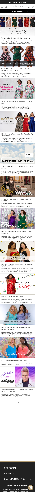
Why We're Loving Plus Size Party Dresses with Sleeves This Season (15, 328)
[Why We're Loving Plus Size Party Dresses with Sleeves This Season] (17, 314)
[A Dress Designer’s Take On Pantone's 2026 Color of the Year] (17, 153)
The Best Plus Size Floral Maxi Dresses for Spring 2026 (16, 102)
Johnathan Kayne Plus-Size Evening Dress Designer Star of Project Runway (17, 390)
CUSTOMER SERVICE (14, 479)
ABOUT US (9, 473)
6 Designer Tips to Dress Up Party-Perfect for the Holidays (16, 199)
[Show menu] (2, 7)
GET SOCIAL (10, 468)
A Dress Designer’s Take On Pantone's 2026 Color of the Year (17, 167)
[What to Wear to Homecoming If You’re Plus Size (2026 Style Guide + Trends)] (17, 56)
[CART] (32, 7)
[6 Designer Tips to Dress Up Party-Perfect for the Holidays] (17, 186)
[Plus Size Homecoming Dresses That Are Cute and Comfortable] (17, 218)
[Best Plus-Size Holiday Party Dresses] (17, 284)
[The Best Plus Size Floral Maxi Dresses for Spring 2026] (17, 88)
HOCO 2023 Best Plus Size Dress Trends (14, 360)
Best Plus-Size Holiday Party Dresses (12, 296)
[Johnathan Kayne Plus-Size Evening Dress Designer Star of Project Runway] (17, 377)
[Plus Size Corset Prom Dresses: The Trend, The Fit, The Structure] (17, 121)
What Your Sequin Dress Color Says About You (15, 38)
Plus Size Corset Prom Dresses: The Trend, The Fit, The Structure (17, 134)
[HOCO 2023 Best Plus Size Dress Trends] (17, 347)
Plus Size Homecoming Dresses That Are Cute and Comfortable (16, 232)
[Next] (29, 402)
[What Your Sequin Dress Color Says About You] (17, 25)
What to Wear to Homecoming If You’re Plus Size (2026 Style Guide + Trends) (16, 69)
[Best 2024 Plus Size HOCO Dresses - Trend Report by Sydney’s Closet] (17, 251)
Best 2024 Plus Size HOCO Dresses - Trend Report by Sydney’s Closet (16, 265)
